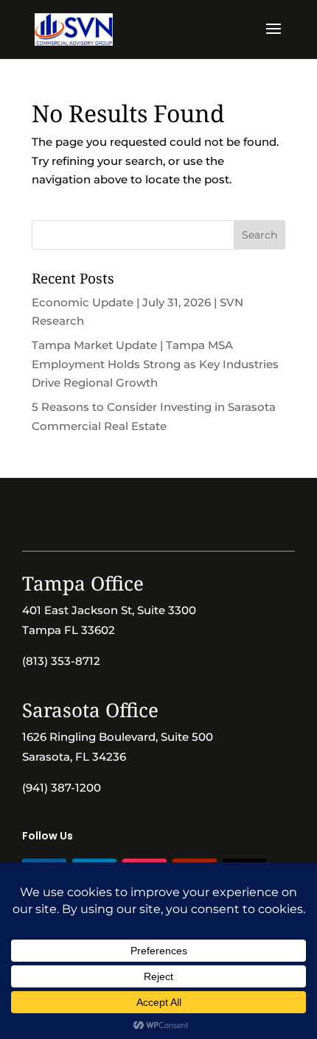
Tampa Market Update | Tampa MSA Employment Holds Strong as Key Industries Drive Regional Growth (155, 364)
